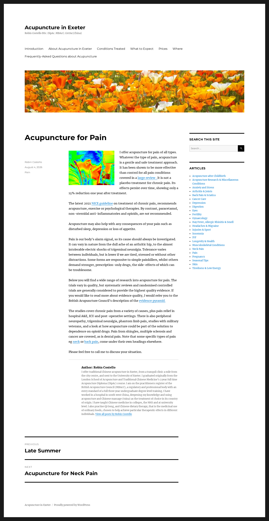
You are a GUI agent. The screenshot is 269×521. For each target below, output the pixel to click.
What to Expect (142, 48)
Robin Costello (33, 162)
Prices (163, 48)
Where (178, 48)
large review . (147, 178)
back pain (91, 341)
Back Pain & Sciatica (204, 195)
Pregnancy (198, 256)
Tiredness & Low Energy (206, 268)
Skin (195, 264)
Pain (27, 172)
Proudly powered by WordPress (72, 505)
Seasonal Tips (200, 260)
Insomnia (198, 233)
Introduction (34, 48)
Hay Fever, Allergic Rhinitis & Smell (212, 222)
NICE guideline (102, 203)
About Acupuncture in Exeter (70, 48)
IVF (194, 237)
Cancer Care (199, 199)
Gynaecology (199, 218)
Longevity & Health (203, 241)
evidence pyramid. (152, 300)
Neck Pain (198, 249)
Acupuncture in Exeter (55, 27)
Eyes (195, 210)
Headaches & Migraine (205, 225)
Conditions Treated (111, 48)
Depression (199, 202)
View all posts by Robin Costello (113, 414)
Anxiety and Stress (203, 187)
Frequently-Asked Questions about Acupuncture (61, 56)
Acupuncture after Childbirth (209, 176)
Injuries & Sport (201, 229)
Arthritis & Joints (202, 191)
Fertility (196, 214)
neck (76, 341)
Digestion (198, 206)
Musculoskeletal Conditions (208, 245)
